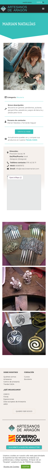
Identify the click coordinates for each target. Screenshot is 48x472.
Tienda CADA (31, 140)
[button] (43, 8)
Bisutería (20, 97)
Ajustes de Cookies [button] (11, 467)
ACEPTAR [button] (25, 467)
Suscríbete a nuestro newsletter (24, 447)
